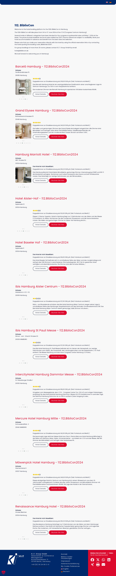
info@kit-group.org (39, 566)
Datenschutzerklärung (70, 563)
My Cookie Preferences (70, 566)
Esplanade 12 (19, 204)
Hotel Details (40, 94)
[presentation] (22, 97)
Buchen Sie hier (58, 94)
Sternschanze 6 (20, 468)
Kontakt (64, 554)
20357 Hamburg (21, 471)
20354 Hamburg (21, 207)
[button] (19, 99)
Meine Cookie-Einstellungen (67, 557)
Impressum (65, 561)
